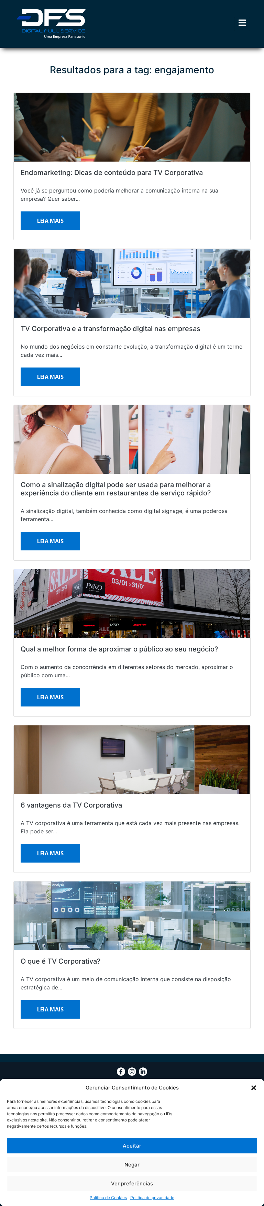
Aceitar (132, 1145)
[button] (253, 1087)
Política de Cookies (108, 1197)
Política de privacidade (152, 1197)
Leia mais (50, 220)
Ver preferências (132, 1183)
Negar (132, 1164)
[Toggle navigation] (242, 24)
